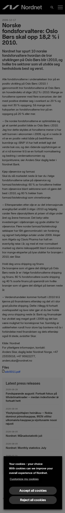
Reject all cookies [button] (33, 500)
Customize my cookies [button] (24, 479)
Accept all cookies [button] (33, 491)
